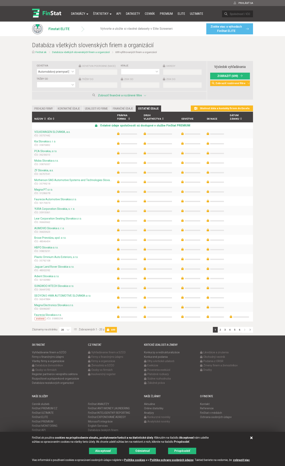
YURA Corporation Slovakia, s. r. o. (54, 208)
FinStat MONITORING (44, 425)
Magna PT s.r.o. (43, 189)
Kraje (124, 65)
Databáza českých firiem (103, 430)
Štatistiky (101, 14)
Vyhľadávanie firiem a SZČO (49, 352)
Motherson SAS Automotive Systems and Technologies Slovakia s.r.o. (73, 180)
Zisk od (128, 79)
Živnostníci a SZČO (102, 365)
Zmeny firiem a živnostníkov (220, 365)
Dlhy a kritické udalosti (160, 361)
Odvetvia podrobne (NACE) (99, 65)
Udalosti (96, 108)
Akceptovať (103, 451)
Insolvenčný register (103, 374)
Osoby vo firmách (46, 369)
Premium (166, 14)
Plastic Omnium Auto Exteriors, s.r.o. (56, 257)
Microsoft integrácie (100, 421)
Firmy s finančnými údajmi (48, 356)
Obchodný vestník (214, 356)
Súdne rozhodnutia (159, 378)
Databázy (78, 14)
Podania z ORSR (213, 361)
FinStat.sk (41, 52)
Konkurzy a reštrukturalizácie (162, 352)
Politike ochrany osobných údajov (171, 460)
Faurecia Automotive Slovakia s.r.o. (55, 199)
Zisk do (170, 79)
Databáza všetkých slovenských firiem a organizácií (81, 52)
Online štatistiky (153, 408)
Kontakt (205, 404)
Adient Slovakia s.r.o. (46, 276)
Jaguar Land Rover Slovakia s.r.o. (54, 266)
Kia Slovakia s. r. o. (45, 141)
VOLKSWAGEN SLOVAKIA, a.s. (52, 131)
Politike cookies (134, 460)
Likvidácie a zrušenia (216, 352)
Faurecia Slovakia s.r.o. (48, 314)
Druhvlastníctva (152, 117)
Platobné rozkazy (158, 374)
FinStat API (39, 430)
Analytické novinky (158, 421)
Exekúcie (152, 365)
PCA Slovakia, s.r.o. (45, 151)
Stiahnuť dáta (224, 108)
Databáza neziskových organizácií (53, 382)
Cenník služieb (40, 404)
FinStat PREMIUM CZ (44, 408)
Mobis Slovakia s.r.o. (46, 160)
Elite (181, 14)
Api (118, 14)
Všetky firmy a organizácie (48, 361)
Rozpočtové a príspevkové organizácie (55, 378)
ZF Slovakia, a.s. (44, 170)
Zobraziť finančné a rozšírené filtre (120, 95)
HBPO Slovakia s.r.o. (46, 247)
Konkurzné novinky (158, 417)
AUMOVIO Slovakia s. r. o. (49, 228)
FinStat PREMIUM (42, 421)
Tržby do (87, 79)
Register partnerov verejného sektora (55, 374)
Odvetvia (42, 65)
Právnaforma (122, 117)
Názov (38, 118)
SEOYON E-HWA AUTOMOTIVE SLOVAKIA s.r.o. (62, 295)
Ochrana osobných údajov (216, 417)
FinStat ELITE (40, 417)
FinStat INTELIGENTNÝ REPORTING (109, 412)
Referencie (207, 408)
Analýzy (149, 412)
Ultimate (196, 14)
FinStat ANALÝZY (98, 404)
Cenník (150, 14)
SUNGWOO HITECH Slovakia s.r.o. (54, 285)
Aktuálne (149, 404)
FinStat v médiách (211, 412)
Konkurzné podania (156, 356)
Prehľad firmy (43, 108)
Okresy (170, 65)
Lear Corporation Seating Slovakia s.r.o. (58, 218)
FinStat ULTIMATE (43, 412)
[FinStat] (46, 16)
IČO (50, 118)
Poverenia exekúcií (158, 369)
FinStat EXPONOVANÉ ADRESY (107, 417)
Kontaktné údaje (69, 108)
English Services (98, 425)
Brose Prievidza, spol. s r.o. (50, 237)
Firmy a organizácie (103, 361)
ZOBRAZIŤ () (227, 76)
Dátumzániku (234, 117)
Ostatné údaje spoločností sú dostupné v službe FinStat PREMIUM (144, 125)
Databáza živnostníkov (49, 365)
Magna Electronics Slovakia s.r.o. (54, 305)
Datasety (133, 14)
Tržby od (42, 78)
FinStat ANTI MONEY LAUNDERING (109, 408)
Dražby (207, 369)
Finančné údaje (123, 108)
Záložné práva (156, 382)
